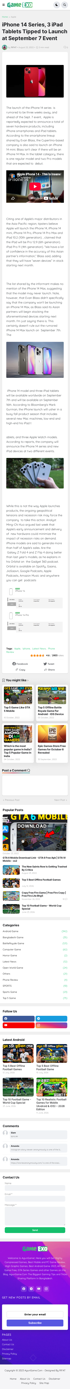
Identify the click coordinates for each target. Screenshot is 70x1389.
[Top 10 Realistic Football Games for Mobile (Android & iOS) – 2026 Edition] (51, 1087)
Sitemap (6, 1358)
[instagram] (51, 1025)
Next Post (59, 799)
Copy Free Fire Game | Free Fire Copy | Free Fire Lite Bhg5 (44, 894)
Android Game (35, 931)
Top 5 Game (35, 998)
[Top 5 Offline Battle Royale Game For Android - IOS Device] (52, 695)
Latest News (39, 648)
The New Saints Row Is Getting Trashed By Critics (44, 868)
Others (35, 973)
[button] (4, 5)
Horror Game (35, 955)
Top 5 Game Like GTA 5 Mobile (17, 709)
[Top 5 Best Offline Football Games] (11, 883)
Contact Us (8, 1344)
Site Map (44, 1383)
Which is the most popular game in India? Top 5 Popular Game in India (18, 751)
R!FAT (62, 1370)
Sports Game (35, 991)
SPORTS (35, 985)
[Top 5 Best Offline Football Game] (51, 1053)
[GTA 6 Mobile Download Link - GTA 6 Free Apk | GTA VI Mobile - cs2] (35, 832)
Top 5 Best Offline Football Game (47, 1067)
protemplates (36, 1373)
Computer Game (35, 949)
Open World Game (35, 967)
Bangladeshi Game (35, 937)
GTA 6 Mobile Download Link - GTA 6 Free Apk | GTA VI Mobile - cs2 (34, 859)
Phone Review (35, 979)
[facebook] (19, 1019)
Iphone (26, 648)
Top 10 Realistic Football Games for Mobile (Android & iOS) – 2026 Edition (51, 1104)
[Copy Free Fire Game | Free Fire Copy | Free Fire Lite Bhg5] (11, 896)
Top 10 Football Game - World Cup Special (42, 907)
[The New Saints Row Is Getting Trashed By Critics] (11, 870)
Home (5, 17)
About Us (7, 1339)
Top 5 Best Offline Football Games (41, 879)
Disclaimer (7, 1349)
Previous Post (12, 799)
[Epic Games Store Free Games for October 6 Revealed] (52, 734)
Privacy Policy (9, 1353)
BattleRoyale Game (35, 943)
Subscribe (35, 1322)
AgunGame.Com (33, 1370)
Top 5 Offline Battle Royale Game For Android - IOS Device (51, 711)
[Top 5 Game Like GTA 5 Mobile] (18, 695)
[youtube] (19, 1025)
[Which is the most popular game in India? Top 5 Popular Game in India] (18, 734)
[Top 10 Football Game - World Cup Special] (11, 909)
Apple (13, 17)
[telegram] (51, 1019)
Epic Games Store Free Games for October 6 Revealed (52, 749)
